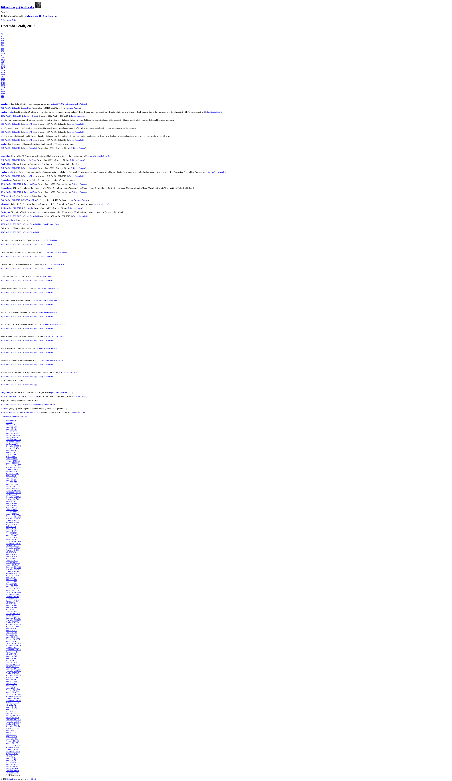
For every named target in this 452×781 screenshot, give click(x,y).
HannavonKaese (9, 220)
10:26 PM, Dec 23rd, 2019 (11, 397)
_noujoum (35, 212)
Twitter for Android (73, 108)
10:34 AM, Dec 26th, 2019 (11, 292)
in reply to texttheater (45, 244)
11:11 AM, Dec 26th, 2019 (11, 208)
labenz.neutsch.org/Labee (103, 204)
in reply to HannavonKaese (49, 224)
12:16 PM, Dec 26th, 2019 (11, 184)
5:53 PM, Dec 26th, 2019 (10, 124)
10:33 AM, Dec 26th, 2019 (11, 376)
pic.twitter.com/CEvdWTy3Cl (76, 104)
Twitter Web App (30, 116)
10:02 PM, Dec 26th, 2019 (11, 116)
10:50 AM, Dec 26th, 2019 (11, 224)
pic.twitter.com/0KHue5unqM (55, 252)
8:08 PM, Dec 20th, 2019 (10, 200)
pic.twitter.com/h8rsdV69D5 (68, 372)
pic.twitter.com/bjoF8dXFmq (62, 393)
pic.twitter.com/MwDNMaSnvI (45, 300)
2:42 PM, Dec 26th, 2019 (10, 168)
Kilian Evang (12, 779)
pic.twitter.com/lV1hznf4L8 (100, 156)
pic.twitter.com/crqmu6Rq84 (50, 276)
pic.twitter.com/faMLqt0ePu (46, 312)
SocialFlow (27, 108)
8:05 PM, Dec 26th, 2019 (10, 148)
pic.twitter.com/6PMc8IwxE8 (54, 324)
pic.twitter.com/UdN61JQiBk (53, 264)
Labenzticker (29, 208)
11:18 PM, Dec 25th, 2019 (11, 413)
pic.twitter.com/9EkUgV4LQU (46, 240)
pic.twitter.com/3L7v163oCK (53, 360)
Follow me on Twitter (9, 20)
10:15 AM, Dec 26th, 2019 (11, 405)
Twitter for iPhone (30, 160)
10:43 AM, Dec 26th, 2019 (11, 232)
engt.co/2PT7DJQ (57, 104)
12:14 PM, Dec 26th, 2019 (11, 192)
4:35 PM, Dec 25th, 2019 (10, 108)
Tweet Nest (31, 779)
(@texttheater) (18, 7)
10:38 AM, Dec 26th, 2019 (11, 216)
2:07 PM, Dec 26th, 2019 (10, 176)
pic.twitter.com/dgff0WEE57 (49, 288)
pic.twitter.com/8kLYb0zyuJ (47, 348)
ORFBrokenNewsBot (31, 200)
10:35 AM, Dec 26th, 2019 (11, 244)
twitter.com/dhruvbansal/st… (216, 172)
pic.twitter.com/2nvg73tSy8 (53, 336)
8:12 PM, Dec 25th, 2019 (10, 160)
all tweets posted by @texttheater (40, 16)
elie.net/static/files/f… (214, 112)
